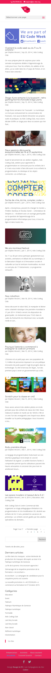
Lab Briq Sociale (11, 620)
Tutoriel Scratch (25, 655)
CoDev (25, 670)
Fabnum (8, 602)
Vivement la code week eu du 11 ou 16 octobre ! (23, 49)
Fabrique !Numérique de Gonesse (18, 605)
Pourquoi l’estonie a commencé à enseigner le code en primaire (21, 348)
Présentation (11, 652)
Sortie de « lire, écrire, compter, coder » (24, 200)
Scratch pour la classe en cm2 (20, 397)
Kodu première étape (15, 447)
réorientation (10, 635)
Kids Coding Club (39, 154)
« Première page (31, 529)
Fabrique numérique (12, 609)
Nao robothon (12, 296)
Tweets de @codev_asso (14, 546)
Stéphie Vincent (14, 52)
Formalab (8, 613)
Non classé (9, 627)
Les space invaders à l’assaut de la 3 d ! (24, 495)
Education (36, 497)
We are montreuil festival (17, 248)
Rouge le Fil (18, 667)
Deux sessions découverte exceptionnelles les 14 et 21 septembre (23, 151)
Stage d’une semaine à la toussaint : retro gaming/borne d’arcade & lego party (25, 99)
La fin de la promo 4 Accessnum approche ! (21, 565)
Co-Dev (11, 641)
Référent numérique (12, 631)
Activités (23, 652)
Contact (38, 655)
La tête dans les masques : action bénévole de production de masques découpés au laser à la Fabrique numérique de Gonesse (23, 559)
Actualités (11, 655)
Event (7, 598)
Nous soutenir (36, 652)
